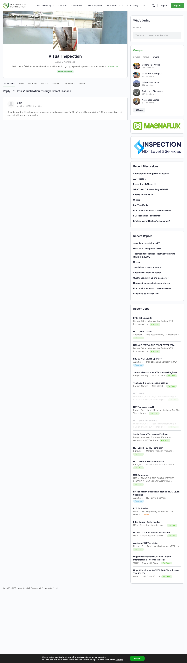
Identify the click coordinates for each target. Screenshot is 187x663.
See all (139, 110)
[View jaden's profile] (10, 104)
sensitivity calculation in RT (146, 243)
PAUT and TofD (140, 205)
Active (146, 57)
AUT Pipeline (139, 179)
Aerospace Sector (150, 100)
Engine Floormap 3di (143, 194)
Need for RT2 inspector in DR (147, 248)
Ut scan (137, 200)
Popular (155, 57)
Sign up (177, 5)
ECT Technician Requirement (147, 215)
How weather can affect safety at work (151, 283)
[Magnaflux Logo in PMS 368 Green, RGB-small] (157, 125)
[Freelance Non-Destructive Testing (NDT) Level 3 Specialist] (157, 147)
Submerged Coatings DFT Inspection (151, 173)
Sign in (164, 5)
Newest (136, 57)
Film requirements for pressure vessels (152, 210)
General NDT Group (151, 64)
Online (137, 27)
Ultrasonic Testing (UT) (152, 73)
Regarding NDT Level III (144, 184)
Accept (137, 658)
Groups (138, 50)
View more (113, 66)
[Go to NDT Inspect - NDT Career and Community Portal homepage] (14, 5)
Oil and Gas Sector (150, 82)
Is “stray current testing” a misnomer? (151, 221)
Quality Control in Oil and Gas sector (150, 278)
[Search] (153, 5)
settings (119, 659)
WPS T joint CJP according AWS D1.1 (150, 189)
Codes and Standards (152, 91)
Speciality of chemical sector (147, 267)
